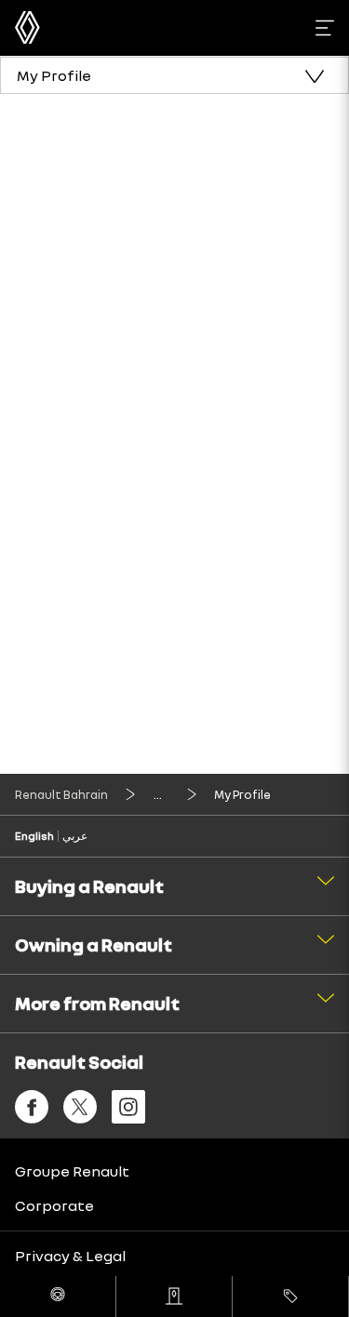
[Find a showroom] (174, 1296)
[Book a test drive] (57, 1296)
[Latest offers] (290, 1296)
